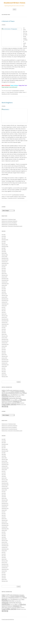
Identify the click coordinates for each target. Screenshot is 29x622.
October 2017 (4, 302)
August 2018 (4, 285)
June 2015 (4, 349)
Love (15, 396)
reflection (22, 400)
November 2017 (5, 300)
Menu (14, 9)
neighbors (16, 196)
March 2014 (4, 374)
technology (23, 196)
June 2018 (4, 288)
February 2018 (5, 295)
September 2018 (5, 283)
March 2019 (4, 273)
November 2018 (5, 280)
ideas (22, 395)
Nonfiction (21, 90)
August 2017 (4, 305)
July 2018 (3, 287)
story (18, 403)
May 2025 (4, 238)
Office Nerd (12, 399)
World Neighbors (7, 103)
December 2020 (5, 246)
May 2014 (4, 371)
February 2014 (5, 376)
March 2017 (4, 314)
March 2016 (4, 334)
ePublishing (11, 393)
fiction (25, 393)
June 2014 (4, 369)
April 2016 (4, 332)
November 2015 (5, 341)
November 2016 (5, 320)
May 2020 (4, 249)
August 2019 (4, 265)
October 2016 (4, 322)
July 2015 (3, 347)
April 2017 (4, 312)
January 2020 (4, 256)
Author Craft (5, 390)
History (8, 394)
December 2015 (5, 339)
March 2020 (4, 253)
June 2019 (4, 268)
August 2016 (4, 325)
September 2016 (5, 324)
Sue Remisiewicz (14, 94)
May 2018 (4, 290)
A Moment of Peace (8, 21)
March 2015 (4, 354)
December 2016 (5, 319)
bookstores (16, 390)
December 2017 (5, 298)
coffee (3, 392)
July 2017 (3, 307)
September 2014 (5, 364)
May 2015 (4, 351)
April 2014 (4, 373)
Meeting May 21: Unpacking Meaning (9, 224)
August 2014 (4, 366)
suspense (22, 402)
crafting (12, 392)
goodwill (11, 196)
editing (6, 393)
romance (16, 401)
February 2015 (5, 356)
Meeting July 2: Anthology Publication (9, 221)
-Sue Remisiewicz (15, 90)
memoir (5, 398)
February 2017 (5, 315)
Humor (19, 394)
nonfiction (6, 399)
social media (14, 402)
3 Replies (3, 106)
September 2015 (5, 344)
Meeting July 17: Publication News (9, 219)
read (18, 399)
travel (4, 404)
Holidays (20, 92)
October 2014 (4, 363)
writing (5, 406)
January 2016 (4, 337)
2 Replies (3, 24)
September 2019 (5, 263)
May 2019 (4, 270)
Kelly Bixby (11, 396)
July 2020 (3, 248)
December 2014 (5, 359)
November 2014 (5, 361)
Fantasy (20, 393)
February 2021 (5, 244)
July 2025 (3, 234)
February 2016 (5, 336)
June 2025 (4, 236)
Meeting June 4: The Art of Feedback (9, 222)
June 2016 (4, 329)
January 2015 (4, 358)
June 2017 (4, 309)
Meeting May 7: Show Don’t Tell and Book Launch (12, 226)
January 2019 (4, 276)
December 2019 (5, 258)
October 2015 (4, 342)
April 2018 (4, 292)
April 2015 (4, 352)
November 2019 (5, 260)
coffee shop (8, 391)
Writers (3, 92)
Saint (20, 401)
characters (21, 390)
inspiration (5, 396)
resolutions (10, 401)
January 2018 (4, 297)
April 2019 (4, 271)
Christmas (16, 92)
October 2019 (4, 261)
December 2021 (5, 239)
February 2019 (5, 275)
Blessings (12, 92)
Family (17, 393)
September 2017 (5, 303)
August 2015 (4, 346)
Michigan (18, 398)
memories (12, 398)
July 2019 (3, 266)
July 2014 (3, 368)
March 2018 (4, 293)
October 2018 (4, 281)
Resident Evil (4, 401)
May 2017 (4, 310)
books (10, 390)
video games (11, 404)
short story (5, 403)
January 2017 (4, 317)
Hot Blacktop (14, 395)
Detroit (3, 393)
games (4, 394)
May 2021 (4, 243)
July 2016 (3, 327)
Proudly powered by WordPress (8, 619)
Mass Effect (19, 396)
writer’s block (23, 404)
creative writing (20, 392)
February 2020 (5, 254)
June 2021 (4, 241)
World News (4, 198)
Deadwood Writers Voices (14, 3)
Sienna (9, 402)
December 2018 (5, 278)
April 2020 (4, 251)
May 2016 (4, 330)
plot (16, 400)
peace (24, 92)
